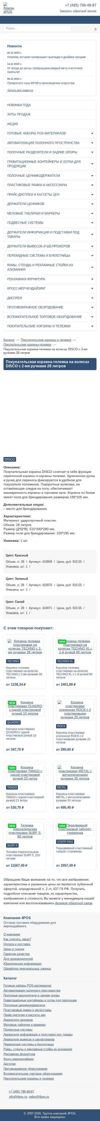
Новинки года (19, 105)
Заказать (91, 561)
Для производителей (18, 959)
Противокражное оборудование (35, 307)
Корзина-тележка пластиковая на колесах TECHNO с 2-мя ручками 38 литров (24, 672)
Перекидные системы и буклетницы (38, 255)
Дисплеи (14, 298)
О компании (11, 934)
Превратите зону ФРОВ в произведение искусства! (41, 83)
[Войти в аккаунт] (81, 28)
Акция (12, 124)
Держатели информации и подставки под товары (43, 235)
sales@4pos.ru (39, 1096)
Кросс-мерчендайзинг (26, 288)
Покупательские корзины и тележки (38, 326)
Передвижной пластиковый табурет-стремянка (74, 850)
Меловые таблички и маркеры (33, 213)
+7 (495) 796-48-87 (81, 5)
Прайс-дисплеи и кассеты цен (33, 194)
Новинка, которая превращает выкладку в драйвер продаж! (46, 57)
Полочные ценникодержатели (33, 175)
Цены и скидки (13, 949)
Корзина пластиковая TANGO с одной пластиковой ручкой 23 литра (25, 797)
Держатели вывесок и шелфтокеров (38, 246)
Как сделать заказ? (17, 939)
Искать (68, 28)
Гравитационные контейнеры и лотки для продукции (43, 164)
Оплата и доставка (16, 944)
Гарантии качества (16, 954)
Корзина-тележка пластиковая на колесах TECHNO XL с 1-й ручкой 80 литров (74, 672)
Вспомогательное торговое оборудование (44, 317)
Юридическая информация (22, 963)
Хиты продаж (18, 114)
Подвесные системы (25, 223)
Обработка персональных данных (27, 968)
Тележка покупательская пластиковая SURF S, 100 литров (23, 855)
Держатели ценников (25, 204)
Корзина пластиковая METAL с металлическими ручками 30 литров (73, 797)
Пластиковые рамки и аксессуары (37, 185)
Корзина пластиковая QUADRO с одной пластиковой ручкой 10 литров (21, 733)
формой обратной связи (73, 903)
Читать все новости (20, 90)
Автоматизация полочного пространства (43, 143)
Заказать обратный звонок (78, 11)
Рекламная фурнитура (26, 279)
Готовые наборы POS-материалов (36, 133)
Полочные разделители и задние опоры (42, 152)
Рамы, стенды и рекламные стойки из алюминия (40, 267)
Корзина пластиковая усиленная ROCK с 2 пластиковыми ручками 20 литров (73, 737)
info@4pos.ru (18, 1096)
